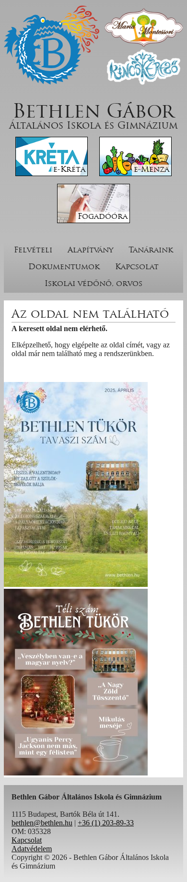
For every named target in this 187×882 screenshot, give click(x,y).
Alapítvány (90, 250)
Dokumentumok (64, 267)
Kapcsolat (137, 267)
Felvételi (33, 250)
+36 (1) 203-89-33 (106, 823)
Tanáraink (151, 250)
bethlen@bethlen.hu (42, 823)
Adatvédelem (32, 849)
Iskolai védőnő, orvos (93, 284)
